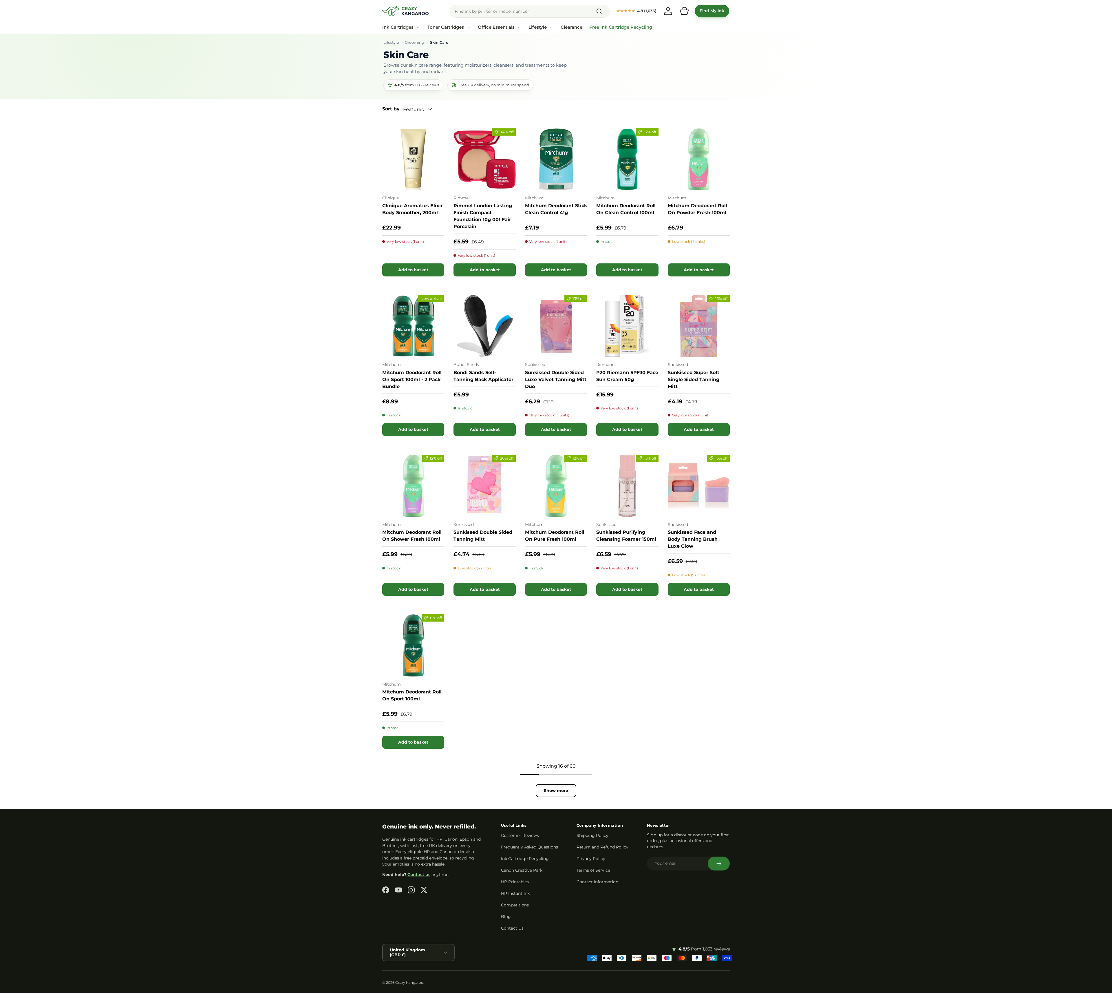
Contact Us (512, 928)
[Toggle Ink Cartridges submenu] (418, 27)
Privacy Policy (591, 858)
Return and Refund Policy (602, 847)
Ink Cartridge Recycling (525, 858)
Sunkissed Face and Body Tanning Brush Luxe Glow (693, 539)
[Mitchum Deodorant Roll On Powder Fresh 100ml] (699, 159)
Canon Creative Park (521, 870)
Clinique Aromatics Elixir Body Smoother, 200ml (412, 209)
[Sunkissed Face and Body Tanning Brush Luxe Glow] (699, 486)
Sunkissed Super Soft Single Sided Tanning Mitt (693, 379)
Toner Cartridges (445, 27)
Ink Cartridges (398, 27)
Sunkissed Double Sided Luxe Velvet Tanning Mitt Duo (555, 379)
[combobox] (530, 11)
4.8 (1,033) (636, 10)
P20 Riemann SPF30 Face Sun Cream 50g (627, 376)
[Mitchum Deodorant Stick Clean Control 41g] (556, 159)
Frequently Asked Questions (529, 847)
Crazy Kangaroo (409, 982)
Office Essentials (496, 27)
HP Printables (515, 881)
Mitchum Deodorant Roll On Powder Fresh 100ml (697, 209)
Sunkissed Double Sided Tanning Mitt (482, 535)
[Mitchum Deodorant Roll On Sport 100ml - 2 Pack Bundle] (413, 326)
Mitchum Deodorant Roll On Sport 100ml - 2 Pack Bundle (412, 379)
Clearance (571, 27)
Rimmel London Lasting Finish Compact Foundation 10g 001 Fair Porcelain (482, 216)
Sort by (391, 109)
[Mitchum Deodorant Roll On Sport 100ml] (413, 645)
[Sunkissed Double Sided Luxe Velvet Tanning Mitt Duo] (556, 326)
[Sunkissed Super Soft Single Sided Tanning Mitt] (699, 326)
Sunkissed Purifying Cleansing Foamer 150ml (626, 535)
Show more (556, 790)
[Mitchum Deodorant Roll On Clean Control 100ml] (627, 159)
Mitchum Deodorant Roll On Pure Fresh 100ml (554, 535)
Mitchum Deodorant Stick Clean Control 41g (556, 209)
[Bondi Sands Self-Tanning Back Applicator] (484, 326)
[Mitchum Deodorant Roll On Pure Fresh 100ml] (556, 486)
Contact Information (597, 881)
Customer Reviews (520, 835)
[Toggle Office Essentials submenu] (519, 27)
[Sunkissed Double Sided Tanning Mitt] (484, 486)
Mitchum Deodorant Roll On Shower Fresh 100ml (412, 535)
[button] (684, 11)
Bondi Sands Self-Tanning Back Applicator (483, 376)
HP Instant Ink (515, 893)
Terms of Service (593, 870)
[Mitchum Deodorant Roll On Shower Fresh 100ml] (413, 486)
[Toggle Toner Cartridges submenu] (468, 27)
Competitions (515, 905)
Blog (506, 916)
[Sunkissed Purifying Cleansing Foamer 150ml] (627, 486)
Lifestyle (537, 27)
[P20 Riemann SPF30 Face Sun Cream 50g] (627, 326)
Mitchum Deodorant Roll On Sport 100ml (412, 695)
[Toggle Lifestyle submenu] (551, 27)
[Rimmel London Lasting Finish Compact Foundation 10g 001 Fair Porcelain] (484, 159)
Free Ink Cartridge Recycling (620, 27)
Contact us (418, 874)
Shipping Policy (592, 835)
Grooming (414, 42)
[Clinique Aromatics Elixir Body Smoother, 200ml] (413, 159)
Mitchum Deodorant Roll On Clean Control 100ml (626, 209)
